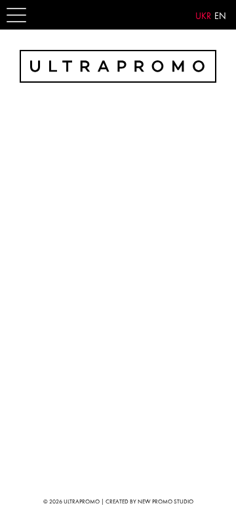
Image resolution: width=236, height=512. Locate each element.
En (220, 16)
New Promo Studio (165, 501)
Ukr (203, 16)
